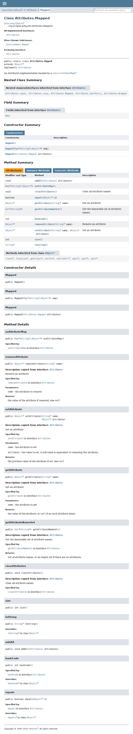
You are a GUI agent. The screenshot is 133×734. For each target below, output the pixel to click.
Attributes (31, 10)
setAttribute (42, 230)
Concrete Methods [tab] (67, 170)
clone (8, 258)
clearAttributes (44, 191)
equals (38, 197)
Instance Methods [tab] (38, 170)
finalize (21, 258)
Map (16, 148)
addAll (38, 180)
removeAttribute (44, 224)
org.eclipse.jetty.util (12, 10)
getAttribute (42, 203)
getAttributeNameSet (47, 209)
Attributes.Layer (15, 93)
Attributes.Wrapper (115, 93)
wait (75, 258)
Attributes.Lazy (38, 93)
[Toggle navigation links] (4, 3)
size (37, 239)
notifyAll (62, 258)
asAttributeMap (44, 186)
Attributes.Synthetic (88, 93)
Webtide (33, 729)
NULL (8, 115)
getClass (35, 258)
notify (49, 258)
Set (7, 209)
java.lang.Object (13, 23)
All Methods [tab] (14, 170)
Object (18, 64)
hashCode (40, 219)
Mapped (45, 10)
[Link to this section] (44, 80)
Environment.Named (17, 44)
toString (40, 245)
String (25, 148)
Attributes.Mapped (62, 93)
